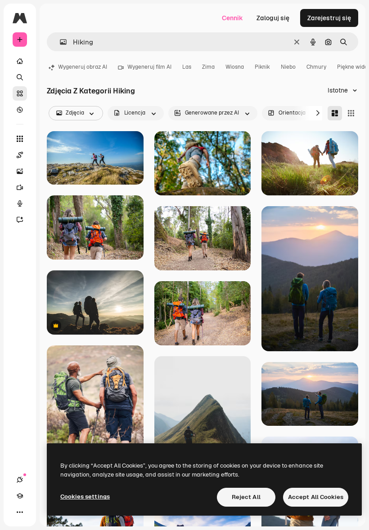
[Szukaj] (20, 77)
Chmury (316, 67)
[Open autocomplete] (59, 42)
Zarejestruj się (329, 18)
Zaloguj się (272, 18)
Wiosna (234, 67)
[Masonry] (335, 113)
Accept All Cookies (315, 497)
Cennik (232, 18)
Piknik (262, 67)
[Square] (351, 113)
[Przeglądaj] (20, 109)
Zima (208, 67)
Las (186, 67)
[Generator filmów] (20, 187)
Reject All (246, 497)
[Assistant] (20, 219)
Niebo (288, 67)
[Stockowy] (20, 93)
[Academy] (20, 496)
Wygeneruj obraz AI (82, 67)
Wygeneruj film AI (149, 67)
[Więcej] (20, 512)
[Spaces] (20, 155)
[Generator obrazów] (20, 171)
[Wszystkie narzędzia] (20, 139)
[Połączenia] (20, 480)
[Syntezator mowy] (20, 203)
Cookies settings (85, 496)
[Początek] (20, 61)
